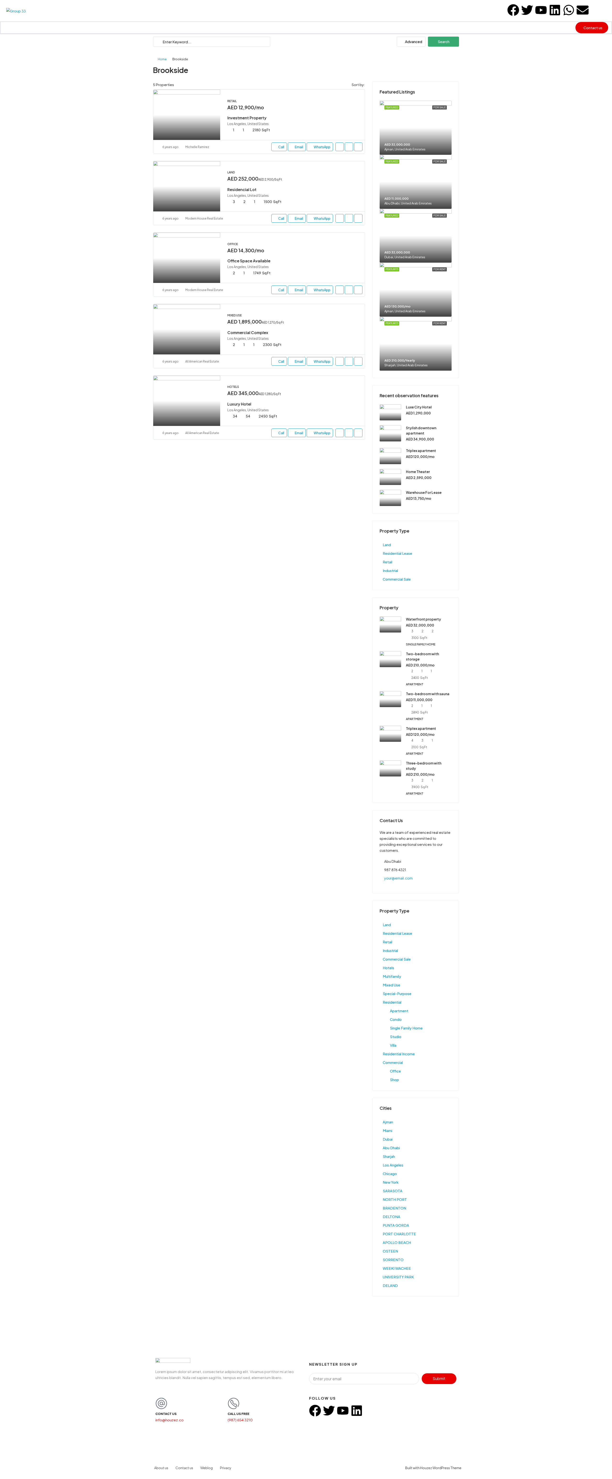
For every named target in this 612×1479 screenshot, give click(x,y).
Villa (393, 1045)
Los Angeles (393, 1165)
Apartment (399, 1010)
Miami (387, 1130)
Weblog (206, 1468)
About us (161, 1468)
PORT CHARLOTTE (399, 1234)
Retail (387, 562)
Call (281, 147)
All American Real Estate (202, 361)
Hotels (388, 967)
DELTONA (391, 1216)
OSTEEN (390, 1251)
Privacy (225, 1468)
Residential (392, 1002)
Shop (394, 1079)
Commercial (393, 1062)
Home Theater (418, 471)
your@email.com (398, 878)
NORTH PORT (395, 1199)
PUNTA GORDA (396, 1225)
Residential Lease (397, 553)
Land (387, 544)
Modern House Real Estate (204, 218)
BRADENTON (394, 1208)
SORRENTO (393, 1259)
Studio (395, 1036)
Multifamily (392, 976)
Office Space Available (248, 260)
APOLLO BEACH (397, 1242)
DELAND (390, 1285)
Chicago (390, 1173)
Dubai (388, 1139)
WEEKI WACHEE (397, 1268)
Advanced (413, 41)
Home (162, 59)
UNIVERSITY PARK (398, 1277)
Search (443, 41)
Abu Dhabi (391, 1147)
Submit (439, 1378)
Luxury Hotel (239, 404)
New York (391, 1182)
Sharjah (389, 1156)
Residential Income (399, 1053)
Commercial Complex (247, 332)
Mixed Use (391, 985)
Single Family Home (406, 1028)
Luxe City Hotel (419, 407)
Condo (396, 1019)
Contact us (184, 1468)
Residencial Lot (242, 189)
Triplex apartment (421, 450)
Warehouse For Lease (424, 492)
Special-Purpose (397, 993)
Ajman (388, 1122)
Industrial (390, 570)
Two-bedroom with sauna (427, 694)
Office (395, 1071)
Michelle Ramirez (197, 147)
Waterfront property (423, 619)
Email (299, 147)
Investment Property (247, 117)
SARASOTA (392, 1190)
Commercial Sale (397, 579)
